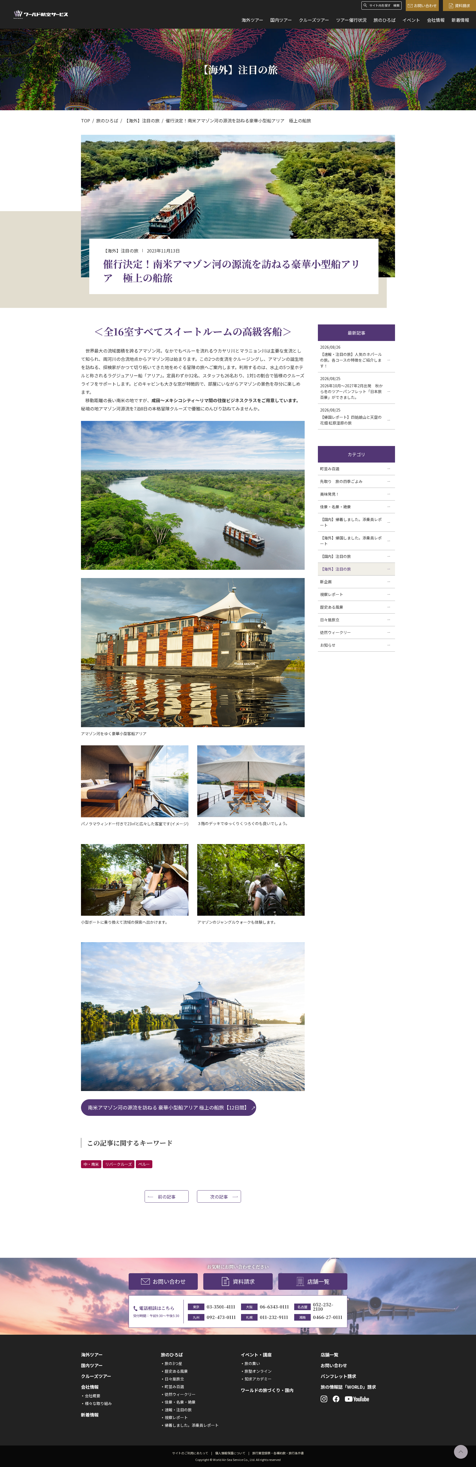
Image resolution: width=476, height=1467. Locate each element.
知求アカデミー (258, 1379)
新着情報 (460, 20)
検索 (396, 5)
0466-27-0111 (327, 1317)
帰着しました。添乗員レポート (192, 1425)
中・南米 (91, 1164)
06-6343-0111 (274, 1307)
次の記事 (219, 1196)
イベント (411, 20)
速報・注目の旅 (178, 1409)
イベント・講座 (256, 1354)
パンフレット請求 (338, 1376)
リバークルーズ (118, 1164)
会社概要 (92, 1395)
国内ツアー (281, 20)
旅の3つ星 (173, 1363)
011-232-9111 (274, 1317)
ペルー (144, 1164)
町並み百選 (174, 1386)
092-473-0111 (221, 1317)
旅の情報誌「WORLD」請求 (348, 1386)
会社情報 (436, 20)
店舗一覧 (318, 1281)
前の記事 (166, 1196)
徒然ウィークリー (180, 1394)
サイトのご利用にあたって (190, 1453)
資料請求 (462, 5)
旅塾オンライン (258, 1371)
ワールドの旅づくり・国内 (267, 1390)
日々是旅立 (174, 1379)
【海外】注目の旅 (141, 120)
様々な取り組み (98, 1403)
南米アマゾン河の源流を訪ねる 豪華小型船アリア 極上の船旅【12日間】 (168, 1107)
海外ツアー (252, 20)
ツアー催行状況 (351, 20)
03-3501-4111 (221, 1307)
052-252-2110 (323, 1306)
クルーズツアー (314, 20)
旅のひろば (385, 20)
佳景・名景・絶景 (180, 1402)
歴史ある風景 (176, 1371)
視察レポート (176, 1417)
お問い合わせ (425, 5)
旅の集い (252, 1363)
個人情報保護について (230, 1453)
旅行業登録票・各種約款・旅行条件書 (278, 1453)
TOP (85, 120)
